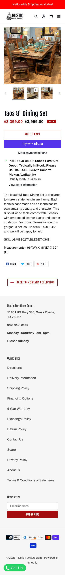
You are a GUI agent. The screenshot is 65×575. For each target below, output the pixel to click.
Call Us (16, 568)
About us (13, 470)
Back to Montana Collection (35, 282)
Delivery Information (21, 378)
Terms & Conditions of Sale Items (31, 480)
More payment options (32, 152)
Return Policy (16, 429)
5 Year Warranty (18, 408)
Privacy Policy (17, 460)
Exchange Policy (19, 419)
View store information (23, 184)
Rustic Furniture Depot (30, 557)
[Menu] (59, 16)
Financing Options (20, 398)
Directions (14, 368)
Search (12, 449)
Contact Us (15, 439)
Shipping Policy (18, 388)
